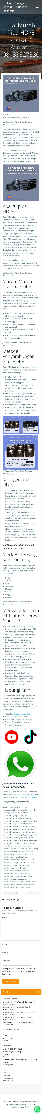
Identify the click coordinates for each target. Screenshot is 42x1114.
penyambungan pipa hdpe (12, 846)
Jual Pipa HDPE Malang (28, 829)
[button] (37, 1109)
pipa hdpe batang (32, 849)
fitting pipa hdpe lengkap (11, 810)
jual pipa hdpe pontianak (29, 835)
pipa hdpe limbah (9, 868)
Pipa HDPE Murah (21, 868)
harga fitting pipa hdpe (28, 810)
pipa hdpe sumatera (10, 882)
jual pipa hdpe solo (27, 838)
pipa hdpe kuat (24, 865)
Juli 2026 (6, 1041)
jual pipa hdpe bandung (24, 818)
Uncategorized (8, 1065)
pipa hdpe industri (9, 857)
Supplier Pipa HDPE (25, 887)
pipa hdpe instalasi (22, 857)
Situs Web (6, 960)
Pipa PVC (6, 1062)
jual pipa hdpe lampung (27, 827)
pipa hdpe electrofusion (25, 854)
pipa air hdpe (26, 846)
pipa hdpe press (24, 873)
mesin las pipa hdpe (28, 843)
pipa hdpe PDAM (8, 871)
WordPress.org (8, 1081)
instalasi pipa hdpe (21, 813)
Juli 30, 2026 (25, 118)
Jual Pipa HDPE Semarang (11, 838)
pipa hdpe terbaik (9, 885)
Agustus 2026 (7, 1038)
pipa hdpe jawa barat (27, 860)
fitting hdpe (23, 807)
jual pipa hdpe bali (9, 818)
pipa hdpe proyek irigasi (24, 876)
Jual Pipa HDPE (7, 816)
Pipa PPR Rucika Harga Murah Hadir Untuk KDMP (20, 1059)
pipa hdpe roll (7, 879)
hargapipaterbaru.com (22, 714)
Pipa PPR (6, 1057)
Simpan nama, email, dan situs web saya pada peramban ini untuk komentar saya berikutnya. (19, 971)
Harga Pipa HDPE (8, 813)
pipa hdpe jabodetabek (11, 860)
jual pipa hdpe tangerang (28, 840)
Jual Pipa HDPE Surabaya (11, 840)
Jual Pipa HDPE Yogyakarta (12, 843)
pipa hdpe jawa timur (27, 862)
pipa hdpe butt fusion (26, 851)
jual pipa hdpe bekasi (30, 821)
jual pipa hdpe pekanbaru (11, 835)
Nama (5, 944)
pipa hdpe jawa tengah (11, 862)
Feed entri (6, 1075)
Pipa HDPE (6, 115)
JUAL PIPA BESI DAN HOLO (12, 1049)
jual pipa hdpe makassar (11, 829)
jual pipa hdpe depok (25, 824)
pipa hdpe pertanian (22, 871)
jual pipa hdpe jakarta (10, 827)
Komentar (7, 917)
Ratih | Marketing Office (11, 118)
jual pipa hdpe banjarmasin (12, 821)
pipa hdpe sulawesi (19, 879)
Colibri (27, 1107)
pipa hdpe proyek (9, 876)
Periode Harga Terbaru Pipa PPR (14, 1052)
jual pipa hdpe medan (10, 832)
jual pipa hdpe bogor (10, 824)
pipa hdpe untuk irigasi (10, 887)
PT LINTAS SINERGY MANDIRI (27, 797)
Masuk (5, 1073)
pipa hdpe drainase (9, 854)
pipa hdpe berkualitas (10, 851)
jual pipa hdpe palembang (28, 832)
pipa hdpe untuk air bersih (25, 885)
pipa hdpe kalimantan (10, 865)
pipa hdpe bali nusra (17, 849)
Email (5, 952)
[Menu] (37, 7)
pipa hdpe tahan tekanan (26, 882)
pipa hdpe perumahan (10, 873)
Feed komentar (8, 1078)
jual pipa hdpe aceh (20, 816)
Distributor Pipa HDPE (11, 807)
